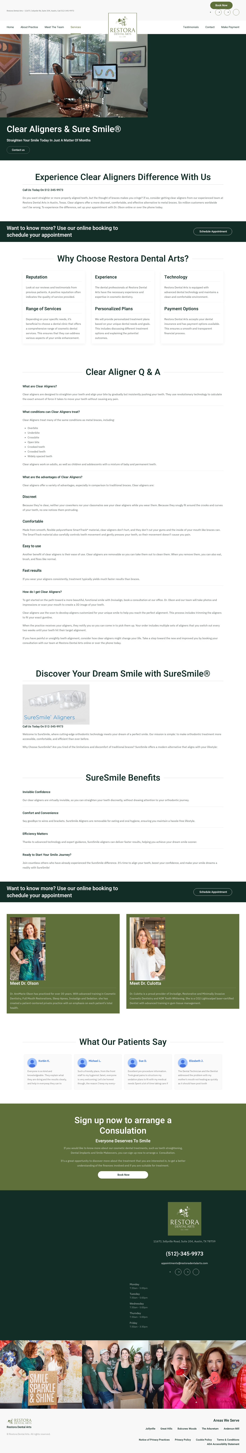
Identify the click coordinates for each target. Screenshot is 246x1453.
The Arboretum (210, 1429)
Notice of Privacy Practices (154, 1440)
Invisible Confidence (36, 792)
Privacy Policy (183, 1440)
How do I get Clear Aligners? (42, 592)
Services (76, 27)
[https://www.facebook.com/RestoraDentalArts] (227, 12)
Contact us (18, 150)
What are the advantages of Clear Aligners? (52, 477)
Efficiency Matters (35, 834)
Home (10, 27)
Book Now (221, 5)
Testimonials (191, 27)
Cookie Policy (204, 1440)
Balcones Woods (187, 1429)
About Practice (29, 27)
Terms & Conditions (228, 1440)
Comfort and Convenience (40, 813)
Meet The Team (54, 27)
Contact (210, 27)
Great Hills (166, 1429)
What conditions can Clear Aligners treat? (51, 412)
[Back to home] (123, 27)
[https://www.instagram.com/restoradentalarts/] (218, 12)
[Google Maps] (236, 12)
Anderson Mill (231, 1429)
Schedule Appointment (213, 232)
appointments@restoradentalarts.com (184, 1263)
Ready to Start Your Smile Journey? (47, 855)
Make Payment (230, 27)
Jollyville (150, 1429)
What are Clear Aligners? (40, 386)
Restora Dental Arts (19, 1427)
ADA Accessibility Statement (223, 1444)
